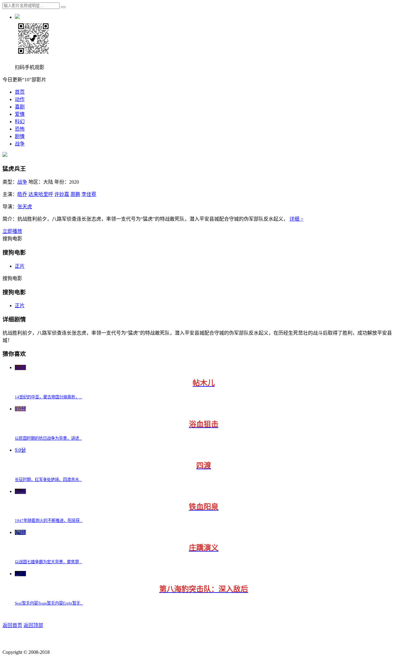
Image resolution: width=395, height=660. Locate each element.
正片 (20, 266)
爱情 (20, 114)
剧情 (20, 136)
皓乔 (22, 194)
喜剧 (20, 106)
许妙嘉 (61, 194)
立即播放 (12, 231)
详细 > (296, 219)
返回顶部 (33, 625)
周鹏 (75, 194)
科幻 (20, 121)
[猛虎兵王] (4, 155)
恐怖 (20, 129)
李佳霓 (88, 194)
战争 (20, 143)
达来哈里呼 (40, 194)
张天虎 (24, 206)
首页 (20, 92)
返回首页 (12, 625)
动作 (20, 99)
